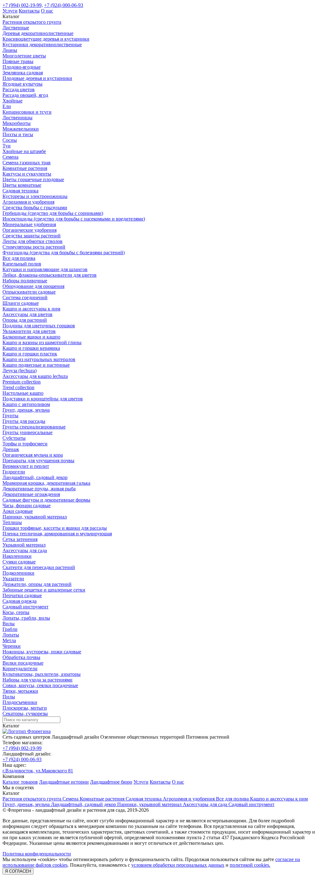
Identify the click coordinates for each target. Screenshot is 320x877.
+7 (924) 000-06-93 (63, 5)
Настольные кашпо (22, 393)
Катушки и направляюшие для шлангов (45, 269)
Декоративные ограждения (31, 494)
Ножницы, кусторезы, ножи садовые (41, 651)
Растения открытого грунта (31, 22)
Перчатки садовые (22, 595)
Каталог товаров (20, 782)
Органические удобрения (29, 230)
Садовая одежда (19, 601)
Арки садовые (17, 511)
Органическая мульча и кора (32, 455)
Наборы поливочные (24, 280)
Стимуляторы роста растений (33, 247)
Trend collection (18, 387)
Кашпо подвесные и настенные (36, 365)
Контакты (29, 10)
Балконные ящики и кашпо (31, 336)
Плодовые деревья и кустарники (37, 78)
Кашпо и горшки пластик (29, 353)
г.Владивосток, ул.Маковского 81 (37, 770)
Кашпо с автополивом (26, 404)
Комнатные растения (24, 168)
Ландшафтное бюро (111, 782)
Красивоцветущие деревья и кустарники (45, 39)
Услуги (10, 10)
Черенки (11, 646)
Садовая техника (20, 190)
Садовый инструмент (25, 606)
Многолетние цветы (24, 55)
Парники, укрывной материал (34, 516)
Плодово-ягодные (21, 67)
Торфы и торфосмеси (25, 443)
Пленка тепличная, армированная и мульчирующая (57, 533)
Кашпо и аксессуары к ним (31, 308)
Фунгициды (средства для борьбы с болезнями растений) (63, 252)
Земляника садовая (22, 72)
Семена (10, 157)
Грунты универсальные (27, 432)
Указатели (13, 578)
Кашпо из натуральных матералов (38, 359)
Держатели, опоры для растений (37, 584)
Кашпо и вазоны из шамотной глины (42, 342)
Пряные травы (17, 61)
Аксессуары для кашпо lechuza (35, 376)
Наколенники (17, 556)
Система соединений (25, 297)
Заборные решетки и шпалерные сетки (43, 589)
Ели (6, 106)
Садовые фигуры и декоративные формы (46, 500)
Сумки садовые (19, 561)
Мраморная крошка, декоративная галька (46, 483)
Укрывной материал (24, 545)
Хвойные (12, 100)
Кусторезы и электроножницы (35, 196)
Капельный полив (21, 263)
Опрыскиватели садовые (29, 292)
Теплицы (12, 522)
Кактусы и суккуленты (26, 173)
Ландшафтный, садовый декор (35, 477)
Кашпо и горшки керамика (31, 348)
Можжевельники (20, 128)
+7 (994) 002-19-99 (22, 748)
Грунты (10, 415)
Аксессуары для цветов (27, 314)
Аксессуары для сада (24, 550)
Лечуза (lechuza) (19, 370)
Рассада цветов (18, 89)
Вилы (8, 623)
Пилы (8, 696)
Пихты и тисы (17, 134)
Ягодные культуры (22, 84)
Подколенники (18, 573)
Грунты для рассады (23, 421)
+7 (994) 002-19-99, (22, 5)
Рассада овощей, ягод (25, 95)
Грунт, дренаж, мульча (26, 410)
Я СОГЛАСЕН (18, 871)
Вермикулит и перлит (25, 466)
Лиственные (15, 27)
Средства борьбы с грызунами (34, 207)
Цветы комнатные (21, 185)
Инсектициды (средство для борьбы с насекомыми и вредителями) (73, 218)
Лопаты (10, 634)
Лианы (9, 50)
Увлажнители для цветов (29, 331)
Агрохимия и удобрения (28, 202)
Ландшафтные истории (64, 782)
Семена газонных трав (26, 162)
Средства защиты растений (31, 235)
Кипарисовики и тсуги (27, 112)
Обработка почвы (21, 657)
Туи (6, 145)
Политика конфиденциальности (36, 853)
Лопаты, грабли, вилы (26, 618)
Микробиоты (16, 123)
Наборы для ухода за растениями (37, 679)
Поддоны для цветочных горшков (38, 325)
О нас (47, 10)
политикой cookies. (250, 865)
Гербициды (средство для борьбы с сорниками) (52, 213)
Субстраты (14, 438)
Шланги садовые (20, 303)
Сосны (9, 140)
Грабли (10, 629)
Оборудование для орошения (33, 286)
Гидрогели (13, 471)
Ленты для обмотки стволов (32, 241)
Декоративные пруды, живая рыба (39, 488)
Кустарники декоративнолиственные (42, 44)
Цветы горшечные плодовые (33, 179)
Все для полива (18, 258)
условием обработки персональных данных (177, 865)
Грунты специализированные (34, 426)
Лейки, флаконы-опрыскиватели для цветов (49, 275)
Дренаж (10, 449)
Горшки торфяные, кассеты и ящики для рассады (54, 528)
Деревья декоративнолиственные (37, 33)
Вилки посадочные (22, 663)
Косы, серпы (15, 612)
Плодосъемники (19, 702)
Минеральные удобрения (29, 224)
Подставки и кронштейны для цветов (42, 398)
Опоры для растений (24, 320)
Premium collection (21, 381)
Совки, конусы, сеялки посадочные (40, 685)
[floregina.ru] (26, 731)
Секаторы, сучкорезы (25, 713)
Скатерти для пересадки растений (38, 567)
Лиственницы (17, 117)
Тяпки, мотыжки (20, 691)
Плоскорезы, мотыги (24, 708)
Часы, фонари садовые (26, 505)
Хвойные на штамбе (24, 151)
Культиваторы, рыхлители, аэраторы (41, 674)
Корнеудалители (20, 668)
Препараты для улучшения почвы (38, 460)
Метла (9, 640)
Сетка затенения (20, 539)
